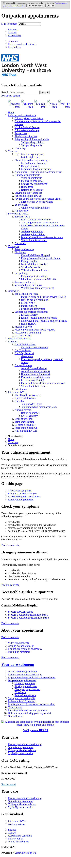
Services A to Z (23, 216)
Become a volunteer (25, 424)
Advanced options (10, 95)
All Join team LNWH (26, 430)
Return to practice (30, 412)
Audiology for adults (32, 231)
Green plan (27, 356)
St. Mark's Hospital (31, 267)
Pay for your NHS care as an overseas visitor (38, 198)
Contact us (13, 291)
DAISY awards (23, 335)
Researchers (21, 133)
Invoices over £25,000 (32, 380)
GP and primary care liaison (29, 118)
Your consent (21, 204)
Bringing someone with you (22, 493)
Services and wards (18, 213)
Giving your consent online (35, 207)
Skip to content (9, 23)
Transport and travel (25, 282)
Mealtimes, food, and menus (36, 169)
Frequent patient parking (34, 276)
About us (13, 341)
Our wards (20, 243)
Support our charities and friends (31, 311)
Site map (12, 29)
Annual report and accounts (35, 371)
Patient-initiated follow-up (28, 195)
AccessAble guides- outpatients (24, 496)
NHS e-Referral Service (27, 127)
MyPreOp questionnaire (33, 163)
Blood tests (27, 186)
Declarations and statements (35, 377)
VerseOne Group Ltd (25, 852)
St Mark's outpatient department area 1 (28, 614)
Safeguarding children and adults (32, 139)
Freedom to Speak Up (26, 427)
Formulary (20, 148)
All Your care (21, 210)
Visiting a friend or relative (28, 285)
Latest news (21, 389)
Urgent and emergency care (29, 154)
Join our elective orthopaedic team (39, 407)
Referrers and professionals (22, 115)
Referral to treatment (31, 189)
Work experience (23, 418)
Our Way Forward (24, 353)
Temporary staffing (24, 421)
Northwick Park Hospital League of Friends (44, 320)
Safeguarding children (32, 142)
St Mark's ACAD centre (20, 611)
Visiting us (13, 246)
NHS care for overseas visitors (37, 201)
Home (11, 112)
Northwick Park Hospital (34, 264)
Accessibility (14, 35)
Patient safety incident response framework (43, 383)
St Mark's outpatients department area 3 (28, 617)
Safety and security (24, 249)
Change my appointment (34, 183)
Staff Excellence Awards (27, 395)
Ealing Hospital (29, 261)
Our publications (23, 365)
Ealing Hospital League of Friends (39, 317)
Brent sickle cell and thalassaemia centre (42, 237)
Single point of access (26, 136)
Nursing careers (23, 410)
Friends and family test (33, 308)
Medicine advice (23, 326)
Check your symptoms (19, 490)
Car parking (21, 273)
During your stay (30, 166)
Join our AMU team (31, 404)
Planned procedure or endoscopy (32, 160)
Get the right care (30, 157)
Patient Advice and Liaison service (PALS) (43, 296)
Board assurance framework (35, 374)
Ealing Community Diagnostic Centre (40, 258)
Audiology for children (33, 234)
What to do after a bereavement (37, 288)
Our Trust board (23, 350)
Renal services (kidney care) (36, 219)
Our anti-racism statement (34, 347)
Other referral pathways (27, 130)
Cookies (12, 32)
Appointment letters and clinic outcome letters (38, 172)
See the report (8, 784)
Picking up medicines (32, 180)
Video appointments (31, 177)
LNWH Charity (29, 314)
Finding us (20, 252)
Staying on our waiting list (28, 192)
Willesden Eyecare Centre (34, 270)
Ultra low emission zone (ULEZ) (38, 279)
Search (4, 92)
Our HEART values (25, 344)
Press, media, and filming (28, 332)
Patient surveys (29, 305)
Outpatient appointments (27, 175)
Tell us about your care (26, 293)
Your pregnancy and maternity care (39, 222)
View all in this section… (34, 240)
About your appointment (21, 499)
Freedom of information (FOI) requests (35, 329)
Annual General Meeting (34, 368)
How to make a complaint (34, 299)
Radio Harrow (28, 323)
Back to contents (10, 545)
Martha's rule (28, 302)
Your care (13, 151)
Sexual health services (19, 338)
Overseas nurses (29, 415)
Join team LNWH (17, 392)
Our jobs (19, 401)
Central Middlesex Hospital (35, 255)
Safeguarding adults (31, 145)
